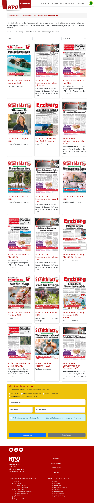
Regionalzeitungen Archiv (24, 491)
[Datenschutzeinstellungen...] (90, 3)
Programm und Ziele (20, 499)
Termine (16, 481)
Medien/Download (19, 489)
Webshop (16, 497)
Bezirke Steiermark (22, 487)
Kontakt (55, 3)
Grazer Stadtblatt (59, 495)
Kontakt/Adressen (59, 493)
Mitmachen (45, 3)
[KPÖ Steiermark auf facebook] (11, 450)
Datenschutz (56, 463)
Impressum (56, 468)
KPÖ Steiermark (67, 3)
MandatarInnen (58, 491)
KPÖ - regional (18, 483)
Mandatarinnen (21, 485)
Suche (56, 472)
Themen (81, 3)
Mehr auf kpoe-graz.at (58, 478)
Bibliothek (20, 495)
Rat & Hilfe (57, 483)
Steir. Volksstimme (22, 493)
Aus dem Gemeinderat (60, 487)
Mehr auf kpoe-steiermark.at (22, 478)
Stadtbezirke (57, 489)
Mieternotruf (57, 485)
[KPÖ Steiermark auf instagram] (16, 450)
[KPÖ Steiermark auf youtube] (21, 450)
